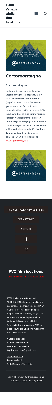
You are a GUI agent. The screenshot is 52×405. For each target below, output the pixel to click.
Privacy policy (35, 380)
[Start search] (45, 14)
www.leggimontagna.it (17, 140)
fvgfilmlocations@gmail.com (21, 350)
